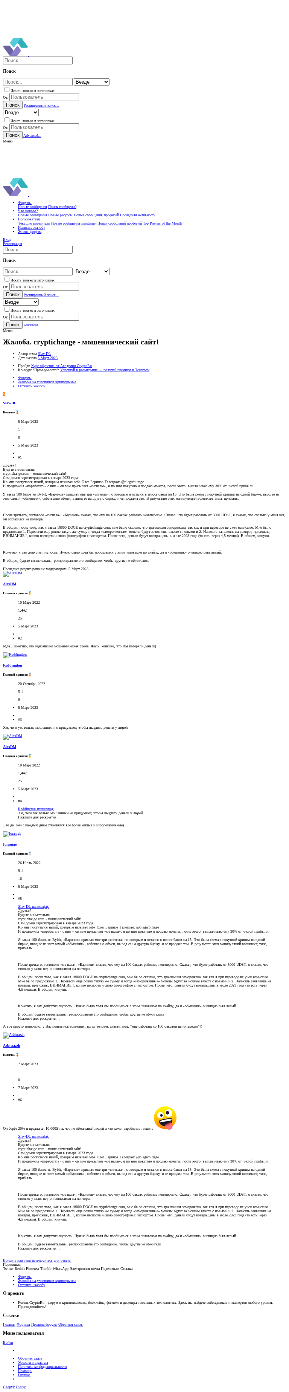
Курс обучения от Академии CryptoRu (61, 366)
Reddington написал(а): (36, 809)
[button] (7, 141)
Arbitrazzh (11, 1045)
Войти (8, 1342)
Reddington (12, 665)
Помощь (25, 1371)
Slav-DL (44, 354)
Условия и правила (33, 1362)
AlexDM (9, 584)
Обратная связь (70, 1324)
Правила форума (44, 1324)
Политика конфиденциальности (42, 1366)
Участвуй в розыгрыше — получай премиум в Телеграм (104, 370)
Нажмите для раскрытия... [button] (39, 817)
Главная (9, 1324)
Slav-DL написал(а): (33, 906)
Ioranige (10, 844)
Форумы (23, 1324)
